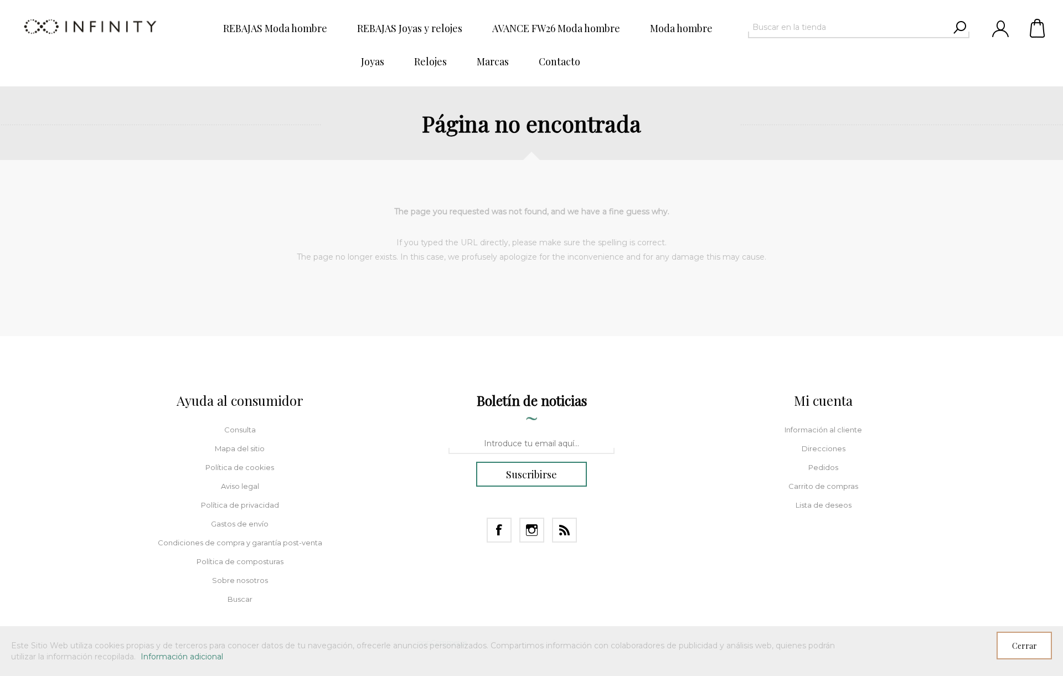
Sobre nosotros (240, 580)
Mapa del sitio (240, 448)
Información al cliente (823, 429)
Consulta (240, 429)
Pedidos (823, 467)
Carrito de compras (1038, 27)
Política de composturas (240, 561)
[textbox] (849, 27)
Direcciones (823, 448)
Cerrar (1024, 646)
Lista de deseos (824, 504)
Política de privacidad (240, 504)
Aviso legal (240, 486)
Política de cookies (239, 467)
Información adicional (182, 657)
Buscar (240, 599)
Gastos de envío (240, 523)
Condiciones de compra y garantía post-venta (240, 542)
